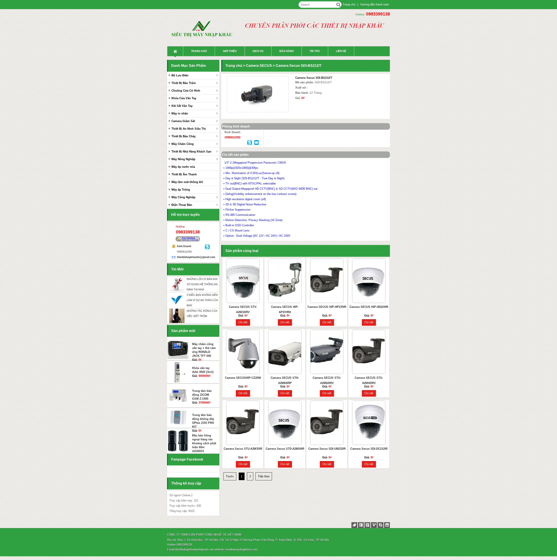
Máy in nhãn (179, 113)
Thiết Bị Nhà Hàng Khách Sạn (191, 151)
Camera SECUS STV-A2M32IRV (243, 309)
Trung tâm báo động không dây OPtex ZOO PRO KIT (203, 396)
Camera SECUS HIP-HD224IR (368, 307)
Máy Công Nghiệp (183, 197)
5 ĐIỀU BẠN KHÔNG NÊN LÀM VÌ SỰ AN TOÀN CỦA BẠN (202, 300)
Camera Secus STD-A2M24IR (285, 448)
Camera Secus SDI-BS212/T (299, 65)
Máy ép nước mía (183, 166)
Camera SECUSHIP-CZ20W (243, 377)
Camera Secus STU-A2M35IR (243, 448)
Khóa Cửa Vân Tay (183, 98)
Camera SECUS (259, 65)
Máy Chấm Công (182, 144)
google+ (367, 525)
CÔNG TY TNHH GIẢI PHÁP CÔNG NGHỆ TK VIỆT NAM (204, 535)
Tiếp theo (264, 476)
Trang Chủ (175, 51)
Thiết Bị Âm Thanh (184, 174)
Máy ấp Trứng (180, 189)
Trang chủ (349, 4)
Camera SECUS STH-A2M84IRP (285, 380)
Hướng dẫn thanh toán (374, 4)
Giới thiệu (230, 51)
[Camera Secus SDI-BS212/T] (258, 94)
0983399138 (378, 14)
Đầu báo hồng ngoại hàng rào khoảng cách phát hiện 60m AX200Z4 (204, 419)
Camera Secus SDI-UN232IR (327, 448)
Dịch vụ (258, 51)
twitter (354, 525)
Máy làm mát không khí (187, 182)
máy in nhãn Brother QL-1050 (203, 439)
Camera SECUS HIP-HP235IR (326, 307)
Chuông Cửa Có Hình (185, 90)
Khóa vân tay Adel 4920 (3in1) (202, 346)
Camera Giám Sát (183, 121)
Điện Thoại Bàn (181, 204)
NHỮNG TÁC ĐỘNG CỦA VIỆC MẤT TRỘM (202, 313)
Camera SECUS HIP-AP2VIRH (285, 309)
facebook (361, 525)
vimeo (374, 525)
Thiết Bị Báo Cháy (183, 136)
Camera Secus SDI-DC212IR (369, 448)
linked (387, 525)
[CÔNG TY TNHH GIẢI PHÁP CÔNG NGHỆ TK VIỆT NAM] (204, 31)
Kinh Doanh (184, 246)
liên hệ (341, 51)
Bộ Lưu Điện (179, 75)
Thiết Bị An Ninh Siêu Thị (188, 128)
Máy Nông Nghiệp (183, 159)
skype (380, 525)
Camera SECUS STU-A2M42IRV (369, 380)
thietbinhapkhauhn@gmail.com (191, 257)
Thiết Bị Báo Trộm (183, 83)
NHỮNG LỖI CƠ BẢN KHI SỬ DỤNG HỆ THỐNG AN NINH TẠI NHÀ (202, 284)
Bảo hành (286, 51)
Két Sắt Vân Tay (182, 105)
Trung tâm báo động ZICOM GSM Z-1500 (202, 370)
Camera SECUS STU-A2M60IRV (327, 380)
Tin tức (315, 51)
